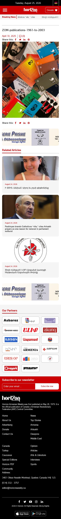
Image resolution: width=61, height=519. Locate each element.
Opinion (33, 445)
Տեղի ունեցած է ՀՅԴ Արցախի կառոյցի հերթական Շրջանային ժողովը (25, 271)
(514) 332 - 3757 (10, 482)
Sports (33, 464)
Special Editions (9, 459)
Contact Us (7, 433)
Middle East (36, 438)
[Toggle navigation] (5, 10)
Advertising (7, 424)
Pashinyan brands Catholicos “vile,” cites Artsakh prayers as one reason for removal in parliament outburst (28, 229)
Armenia (34, 424)
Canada (6, 445)
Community (7, 468)
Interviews (35, 459)
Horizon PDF (8, 464)
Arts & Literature (38, 455)
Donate (50, 10)
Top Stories (35, 420)
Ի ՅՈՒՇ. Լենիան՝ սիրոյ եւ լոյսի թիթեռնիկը (27, 188)
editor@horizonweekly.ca (14, 487)
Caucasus (7, 455)
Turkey (5, 450)
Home (5, 415)
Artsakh (34, 429)
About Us (6, 420)
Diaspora (34, 433)
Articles (33, 450)
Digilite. (47, 506)
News (33, 415)
